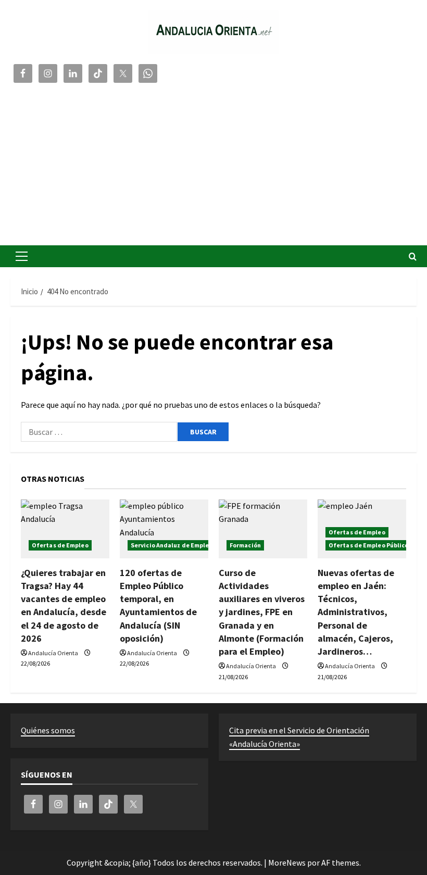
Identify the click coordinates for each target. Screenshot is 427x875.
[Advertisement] (213, 162)
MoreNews (287, 862)
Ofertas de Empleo (60, 545)
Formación (245, 545)
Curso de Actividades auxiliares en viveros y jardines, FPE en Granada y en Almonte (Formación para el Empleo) (262, 612)
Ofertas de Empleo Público (369, 545)
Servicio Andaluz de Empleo (172, 545)
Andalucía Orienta (53, 653)
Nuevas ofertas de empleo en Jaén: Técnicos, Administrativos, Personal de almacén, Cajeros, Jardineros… (356, 612)
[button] (21, 256)
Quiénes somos (48, 730)
